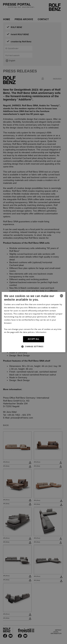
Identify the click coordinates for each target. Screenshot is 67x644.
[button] (33, 346)
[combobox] (61, 295)
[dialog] (33, 322)
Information (41, 332)
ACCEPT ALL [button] (33, 339)
